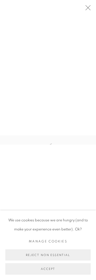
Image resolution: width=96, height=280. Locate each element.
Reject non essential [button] (48, 255)
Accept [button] (48, 269)
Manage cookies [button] (48, 241)
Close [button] (87, 9)
